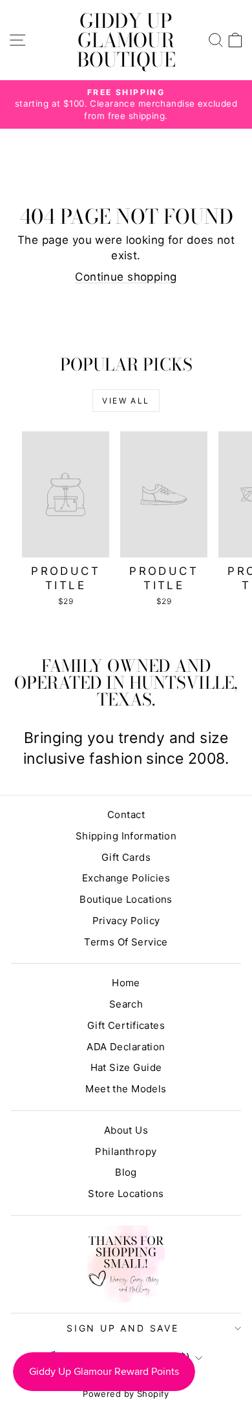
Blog (126, 1172)
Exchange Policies (126, 878)
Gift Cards (126, 857)
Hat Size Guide (126, 1067)
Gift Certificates (126, 1025)
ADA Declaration (126, 1047)
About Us (126, 1130)
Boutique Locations (126, 899)
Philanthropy (125, 1151)
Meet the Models (125, 1089)
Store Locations (125, 1193)
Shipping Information (126, 836)
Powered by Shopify (126, 1393)
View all (125, 400)
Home (126, 983)
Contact (126, 814)
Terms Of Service (126, 942)
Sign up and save (123, 1328)
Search (126, 1004)
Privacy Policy (126, 920)
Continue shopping (125, 276)
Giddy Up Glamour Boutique (126, 40)
